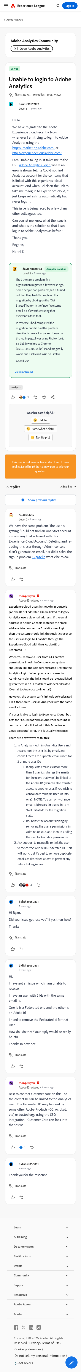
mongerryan (27, 596)
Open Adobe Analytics (34, 48)
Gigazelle (38, 557)
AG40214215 (26, 515)
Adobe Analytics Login (35, 165)
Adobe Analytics (15, 19)
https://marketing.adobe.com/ (33, 148)
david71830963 (32, 269)
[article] (40, 547)
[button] (22, 95)
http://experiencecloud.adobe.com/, (37, 153)
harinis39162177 (29, 104)
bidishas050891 (29, 901)
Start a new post (45, 466)
